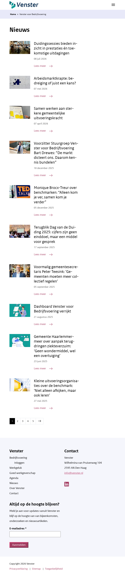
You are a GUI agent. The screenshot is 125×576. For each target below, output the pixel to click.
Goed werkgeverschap (22, 473)
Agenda (13, 478)
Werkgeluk (15, 467)
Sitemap (36, 568)
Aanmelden (19, 544)
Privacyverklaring (18, 568)
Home (13, 14)
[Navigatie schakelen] (113, 4)
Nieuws (13, 483)
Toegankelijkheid (54, 568)
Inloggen (19, 462)
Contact (13, 493)
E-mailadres (18, 528)
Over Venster (17, 488)
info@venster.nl (73, 473)
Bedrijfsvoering (18, 457)
